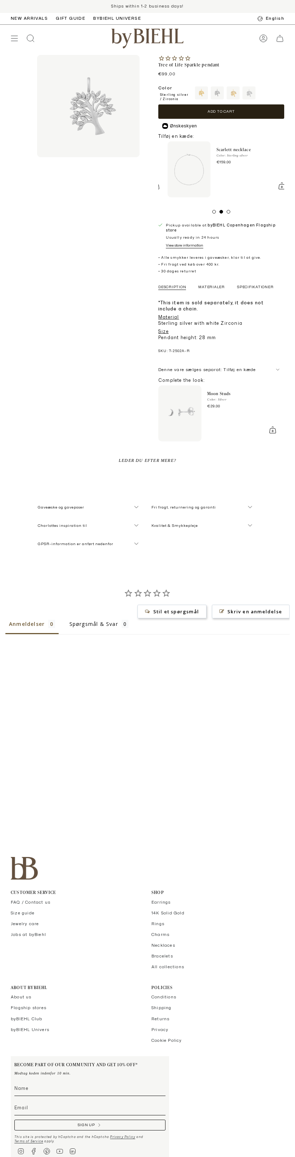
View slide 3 (228, 212)
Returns (160, 1019)
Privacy (159, 1029)
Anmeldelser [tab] (27, 623)
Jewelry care (25, 924)
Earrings (161, 902)
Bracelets (162, 956)
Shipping (161, 1008)
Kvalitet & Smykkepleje (174, 525)
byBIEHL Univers (30, 1029)
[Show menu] (14, 38)
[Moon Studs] (179, 413)
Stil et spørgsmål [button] (176, 611)
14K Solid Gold (168, 913)
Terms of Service (28, 1141)
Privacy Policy (122, 1137)
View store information (184, 245)
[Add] (272, 186)
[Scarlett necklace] (179, 169)
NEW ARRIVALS (29, 18)
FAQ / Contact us (30, 902)
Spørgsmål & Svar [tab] (93, 623)
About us (21, 997)
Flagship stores (28, 1008)
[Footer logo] (24, 868)
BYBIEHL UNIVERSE (117, 18)
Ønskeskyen (183, 125)
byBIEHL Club (26, 1019)
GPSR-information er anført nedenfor (75, 543)
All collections (167, 967)
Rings (157, 924)
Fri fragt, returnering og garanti (183, 507)
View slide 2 (221, 212)
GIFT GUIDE (70, 18)
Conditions (163, 997)
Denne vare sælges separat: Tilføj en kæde (207, 370)
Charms (160, 934)
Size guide (23, 913)
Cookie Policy (166, 1040)
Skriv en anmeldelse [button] (254, 611)
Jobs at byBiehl (28, 934)
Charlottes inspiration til (62, 525)
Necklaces (163, 945)
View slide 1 (214, 212)
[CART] (280, 38)
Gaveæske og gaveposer (61, 507)
